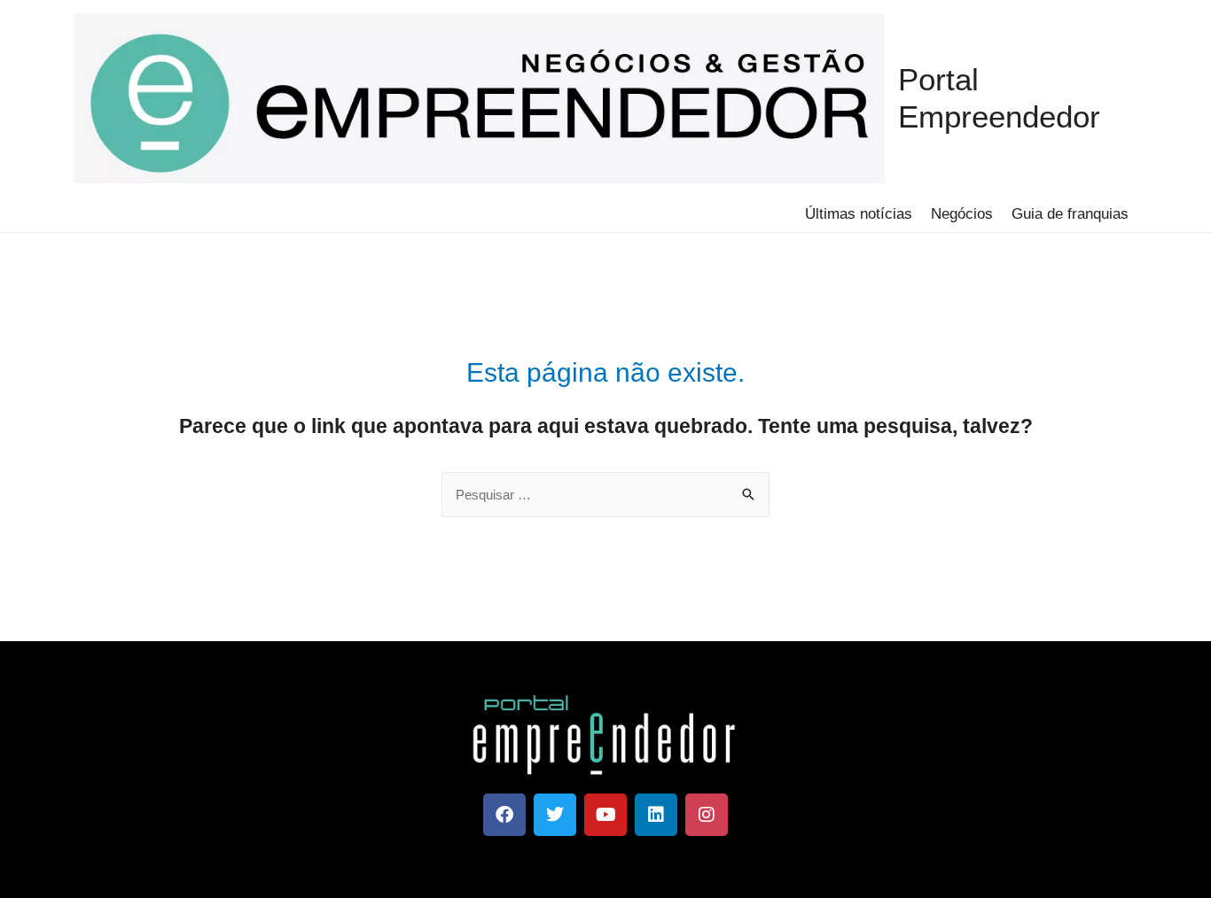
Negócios (962, 213)
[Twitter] (555, 814)
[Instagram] (706, 814)
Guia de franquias (1070, 213)
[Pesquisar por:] (605, 494)
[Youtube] (605, 814)
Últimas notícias (858, 213)
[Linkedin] (656, 814)
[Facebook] (504, 814)
